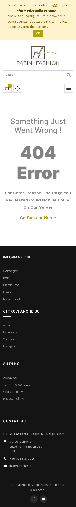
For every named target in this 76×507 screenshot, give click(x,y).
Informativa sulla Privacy (35, 11)
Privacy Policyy (14, 399)
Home (50, 217)
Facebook (10, 332)
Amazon (9, 325)
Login (7, 292)
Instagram (10, 346)
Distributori (12, 285)
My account (11, 299)
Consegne (10, 271)
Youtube (9, 339)
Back (32, 217)
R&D (6, 278)
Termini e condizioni (18, 384)
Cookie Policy (13, 392)
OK (38, 33)
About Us (10, 378)
